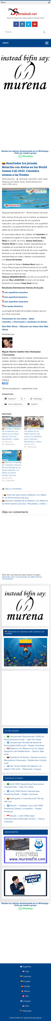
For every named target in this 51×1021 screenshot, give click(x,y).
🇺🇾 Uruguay (25, 1001)
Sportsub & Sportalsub (32, 1018)
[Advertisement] (25, 121)
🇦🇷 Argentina (25, 967)
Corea (39, 179)
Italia (45, 179)
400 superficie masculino (16, 301)
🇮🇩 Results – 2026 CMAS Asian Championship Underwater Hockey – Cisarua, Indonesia (24, 819)
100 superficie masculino (16, 292)
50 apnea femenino (14, 306)
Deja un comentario (13, 489)
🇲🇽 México (25, 991)
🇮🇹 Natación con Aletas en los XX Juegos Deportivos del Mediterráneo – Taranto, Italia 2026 (24, 751)
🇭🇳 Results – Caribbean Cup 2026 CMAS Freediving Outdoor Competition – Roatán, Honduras (23, 808)
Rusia (22, 182)
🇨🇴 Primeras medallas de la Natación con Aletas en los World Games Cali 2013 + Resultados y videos (11, 434)
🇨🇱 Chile (25, 972)
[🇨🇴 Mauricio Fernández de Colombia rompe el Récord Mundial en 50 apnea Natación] (12, 455)
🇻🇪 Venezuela (25, 1011)
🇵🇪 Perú (25, 996)
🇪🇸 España (25, 986)
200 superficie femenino (16, 297)
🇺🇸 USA (25, 1006)
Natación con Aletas (10, 182)
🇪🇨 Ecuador (25, 981)
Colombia (32, 179)
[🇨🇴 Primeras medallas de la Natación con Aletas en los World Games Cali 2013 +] (12, 421)
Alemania (23, 179)
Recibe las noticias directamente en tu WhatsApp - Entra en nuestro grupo (25, 152)
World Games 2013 (34, 182)
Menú (3, 2)
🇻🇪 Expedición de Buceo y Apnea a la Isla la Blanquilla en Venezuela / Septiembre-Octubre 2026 (25, 760)
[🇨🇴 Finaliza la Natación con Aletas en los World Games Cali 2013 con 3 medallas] (34, 421)
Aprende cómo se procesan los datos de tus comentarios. (22, 578)
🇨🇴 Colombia (25, 976)
